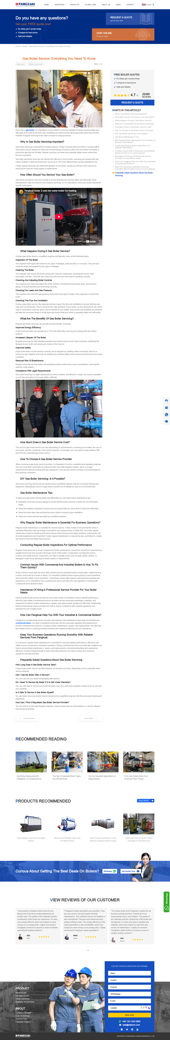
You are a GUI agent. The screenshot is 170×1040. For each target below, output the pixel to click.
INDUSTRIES (59, 5)
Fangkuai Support (23, 1022)
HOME (46, 5)
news (25, 46)
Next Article (89, 718)
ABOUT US (106, 5)
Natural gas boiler (36, 64)
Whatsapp (108, 871)
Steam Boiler (21, 993)
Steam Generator (23, 999)
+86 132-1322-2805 (131, 1021)
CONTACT (130, 5)
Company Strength (23, 1013)
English (148, 5)
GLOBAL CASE (90, 5)
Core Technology (23, 1016)
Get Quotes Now (128, 871)
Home (18, 46)
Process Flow (21, 1019)
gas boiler (21, 64)
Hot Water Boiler (22, 996)
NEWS (118, 5)
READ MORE (143, 801)
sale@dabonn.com (131, 1025)
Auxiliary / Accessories (25, 1002)
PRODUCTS (74, 5)
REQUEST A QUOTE (132, 102)
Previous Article (29, 718)
